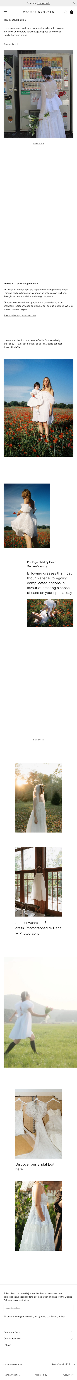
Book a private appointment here (20, 315)
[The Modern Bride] (38, 94)
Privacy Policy (57, 1316)
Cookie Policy (41, 1374)
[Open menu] (5, 12)
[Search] (65, 12)
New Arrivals (43, 3)
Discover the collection (13, 44)
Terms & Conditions (12, 1374)
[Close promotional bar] (74, 3)
